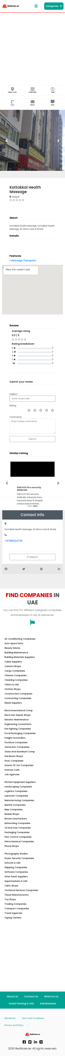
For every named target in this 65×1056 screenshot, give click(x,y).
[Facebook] (24, 1042)
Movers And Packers (16, 818)
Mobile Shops (12, 814)
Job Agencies (12, 774)
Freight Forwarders (15, 737)
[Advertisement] (32, 46)
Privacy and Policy (14, 1025)
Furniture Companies (16, 742)
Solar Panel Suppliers (16, 876)
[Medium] (41, 1042)
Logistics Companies (16, 791)
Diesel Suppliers (13, 702)
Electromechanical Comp (19, 710)
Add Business (48, 1003)
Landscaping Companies (18, 786)
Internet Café (12, 769)
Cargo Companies (15, 670)
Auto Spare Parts (14, 643)
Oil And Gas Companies (18, 827)
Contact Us (31, 996)
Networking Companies (17, 823)
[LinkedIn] (35, 1042)
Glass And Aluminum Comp (20, 751)
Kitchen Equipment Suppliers (20, 782)
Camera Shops (13, 666)
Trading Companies (15, 903)
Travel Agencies (13, 913)
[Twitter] (30, 1042)
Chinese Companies (16, 675)
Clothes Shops (13, 689)
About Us (12, 996)
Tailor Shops (11, 885)
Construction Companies (18, 693)
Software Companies (16, 871)
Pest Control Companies (18, 836)
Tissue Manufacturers (17, 894)
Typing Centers (13, 917)
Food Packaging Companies (20, 733)
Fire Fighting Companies (18, 728)
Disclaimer (10, 1018)
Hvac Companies (14, 760)
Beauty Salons (12, 648)
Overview (32, 92)
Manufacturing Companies (19, 800)
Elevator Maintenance (17, 719)
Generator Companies (17, 747)
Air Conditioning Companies (20, 638)
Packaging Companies (17, 832)
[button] (36, 6)
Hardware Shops (14, 756)
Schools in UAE (12, 862)
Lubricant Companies (16, 795)
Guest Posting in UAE (21, 1003)
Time (52, 92)
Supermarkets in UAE (16, 881)
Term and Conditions (33, 1018)
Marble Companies (15, 804)
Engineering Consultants (18, 724)
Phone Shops (12, 846)
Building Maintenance (16, 652)
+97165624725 (14, 541)
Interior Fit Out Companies (19, 765)
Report (33, 557)
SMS (52, 105)
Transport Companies (17, 908)
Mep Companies (14, 809)
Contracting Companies (18, 698)
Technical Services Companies (21, 890)
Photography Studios (16, 853)
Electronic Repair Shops (18, 715)
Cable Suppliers (13, 661)
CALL (12, 105)
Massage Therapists (23, 260)
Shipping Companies (16, 867)
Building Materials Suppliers (20, 657)
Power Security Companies (19, 858)
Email (32, 105)
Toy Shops (10, 899)
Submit (32, 438)
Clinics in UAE (12, 684)
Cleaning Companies (16, 680)
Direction (12, 92)
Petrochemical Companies (19, 841)
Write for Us (51, 996)
